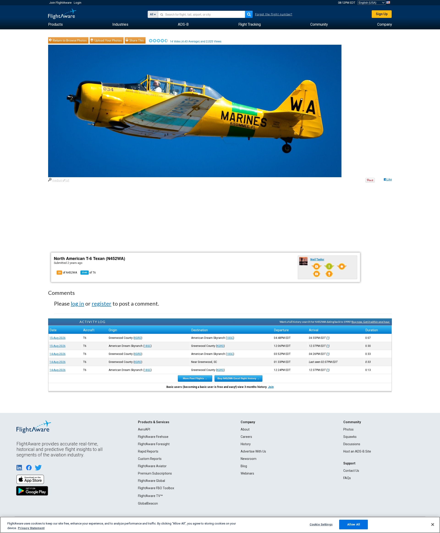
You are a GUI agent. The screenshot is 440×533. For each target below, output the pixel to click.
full (67, 180)
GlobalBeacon (148, 503)
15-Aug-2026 (58, 338)
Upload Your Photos (108, 40)
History (246, 444)
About (245, 429)
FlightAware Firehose (153, 437)
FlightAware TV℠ (150, 496)
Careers (246, 437)
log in (77, 303)
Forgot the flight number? (273, 14)
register (101, 303)
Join (271, 387)
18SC (230, 338)
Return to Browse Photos (70, 40)
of (89, 272)
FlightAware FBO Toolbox (156, 488)
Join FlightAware (60, 2)
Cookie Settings (321, 524)
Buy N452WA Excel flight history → (238, 378)
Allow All (353, 524)
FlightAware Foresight (154, 444)
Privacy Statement (31, 528)
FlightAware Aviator (152, 466)
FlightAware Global (151, 481)
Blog (244, 466)
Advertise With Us (253, 451)
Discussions (351, 444)
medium (57, 180)
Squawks (350, 437)
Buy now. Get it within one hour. (371, 321)
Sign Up (382, 14)
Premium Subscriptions (155, 473)
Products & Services (153, 422)
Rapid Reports (148, 451)
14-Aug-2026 (58, 354)
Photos (348, 429)
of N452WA (67, 272)
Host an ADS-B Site (357, 451)
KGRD (137, 338)
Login (77, 2)
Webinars (247, 473)
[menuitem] (55, 24)
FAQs (347, 478)
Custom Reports (150, 459)
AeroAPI (144, 429)
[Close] (433, 524)
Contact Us (351, 470)
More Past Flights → (195, 378)
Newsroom (248, 459)
